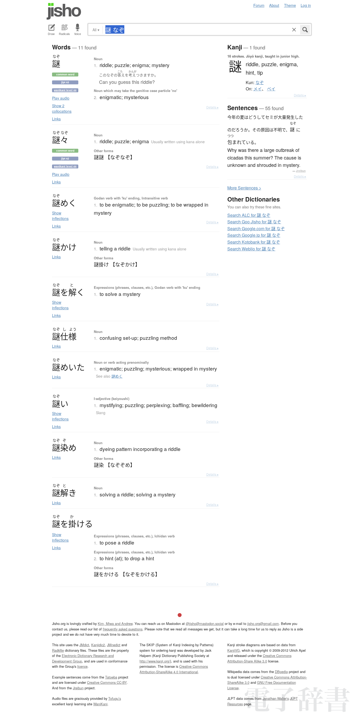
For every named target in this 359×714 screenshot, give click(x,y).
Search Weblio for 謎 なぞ (251, 249)
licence (82, 666)
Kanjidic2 (98, 644)
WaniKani (100, 703)
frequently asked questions (122, 628)
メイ (257, 89)
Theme (290, 5)
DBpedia (281, 671)
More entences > (244, 188)
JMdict (84, 644)
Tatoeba (111, 677)
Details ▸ (212, 107)
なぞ (259, 82)
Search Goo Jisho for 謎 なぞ (254, 222)
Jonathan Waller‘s (276, 698)
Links (56, 118)
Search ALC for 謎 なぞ (248, 215)
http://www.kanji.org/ (155, 661)
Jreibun (301, 171)
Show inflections (60, 215)
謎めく (116, 376)
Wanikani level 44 (65, 90)
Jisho (64, 11)
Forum (258, 5)
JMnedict (113, 644)
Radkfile (58, 650)
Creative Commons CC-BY (107, 682)
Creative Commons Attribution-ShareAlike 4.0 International (174, 669)
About (274, 5)
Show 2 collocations (61, 108)
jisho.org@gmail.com (263, 623)
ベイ (271, 89)
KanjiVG (233, 650)
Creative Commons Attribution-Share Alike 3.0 (259, 658)
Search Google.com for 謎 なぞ (256, 228)
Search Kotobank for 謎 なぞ (253, 242)
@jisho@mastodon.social (205, 623)
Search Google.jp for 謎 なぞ (253, 235)
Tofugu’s (114, 698)
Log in (306, 5)
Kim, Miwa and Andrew (115, 623)
